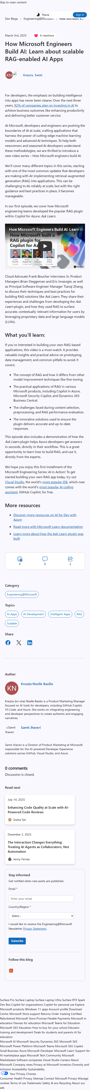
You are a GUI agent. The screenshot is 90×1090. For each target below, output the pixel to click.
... (82, 19)
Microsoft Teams (43, 1046)
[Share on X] (19, 643)
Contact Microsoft (55, 1078)
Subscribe (17, 941)
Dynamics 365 (49, 1041)
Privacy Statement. (35, 929)
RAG (79, 614)
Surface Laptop (24, 1000)
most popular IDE (55, 482)
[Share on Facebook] (8, 643)
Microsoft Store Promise (31, 1018)
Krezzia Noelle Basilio (37, 683)
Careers (65, 1060)
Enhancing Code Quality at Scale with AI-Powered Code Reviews (38, 809)
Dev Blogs (11, 19)
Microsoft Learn (64, 1051)
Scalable (12, 623)
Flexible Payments (59, 1018)
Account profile (58, 1009)
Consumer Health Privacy (16, 1078)
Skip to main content (13, 2)
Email (13, 889)
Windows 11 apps (36, 1009)
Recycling (65, 1083)
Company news (23, 1065)
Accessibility (19, 1069)
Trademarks (34, 1083)
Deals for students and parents (53, 1032)
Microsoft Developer (40, 1051)
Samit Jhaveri (31, 727)
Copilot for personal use (59, 1004)
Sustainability (36, 1069)
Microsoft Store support (24, 1014)
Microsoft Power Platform (16, 1046)
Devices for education (27, 1023)
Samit (38, 75)
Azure (23, 1051)
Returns (46, 1014)
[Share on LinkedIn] (30, 643)
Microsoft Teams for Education (61, 1023)
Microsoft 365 (68, 1041)
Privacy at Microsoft (46, 1065)
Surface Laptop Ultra (48, 1000)
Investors (65, 1065)
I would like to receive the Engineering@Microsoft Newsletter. (40, 926)
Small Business (9, 1051)
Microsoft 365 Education (15, 1028)
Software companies (29, 1060)
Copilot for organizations (27, 1004)
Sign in (80, 14)
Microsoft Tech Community (44, 1055)
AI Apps (12, 614)
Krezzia (28, 75)
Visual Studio (14, 482)
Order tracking (60, 1014)
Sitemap (38, 1078)
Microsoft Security (28, 1041)
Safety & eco (50, 1083)
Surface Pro (7, 1000)
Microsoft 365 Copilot (69, 1046)
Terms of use (18, 1083)
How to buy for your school (49, 1028)
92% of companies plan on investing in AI (44, 105)
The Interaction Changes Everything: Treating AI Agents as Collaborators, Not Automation (38, 847)
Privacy (73, 1078)
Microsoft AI (8, 1041)
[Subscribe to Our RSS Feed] (11, 972)
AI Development (33, 614)
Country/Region (20, 907)
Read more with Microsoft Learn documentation (48, 526)
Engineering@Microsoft (39, 19)
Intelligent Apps (60, 614)
